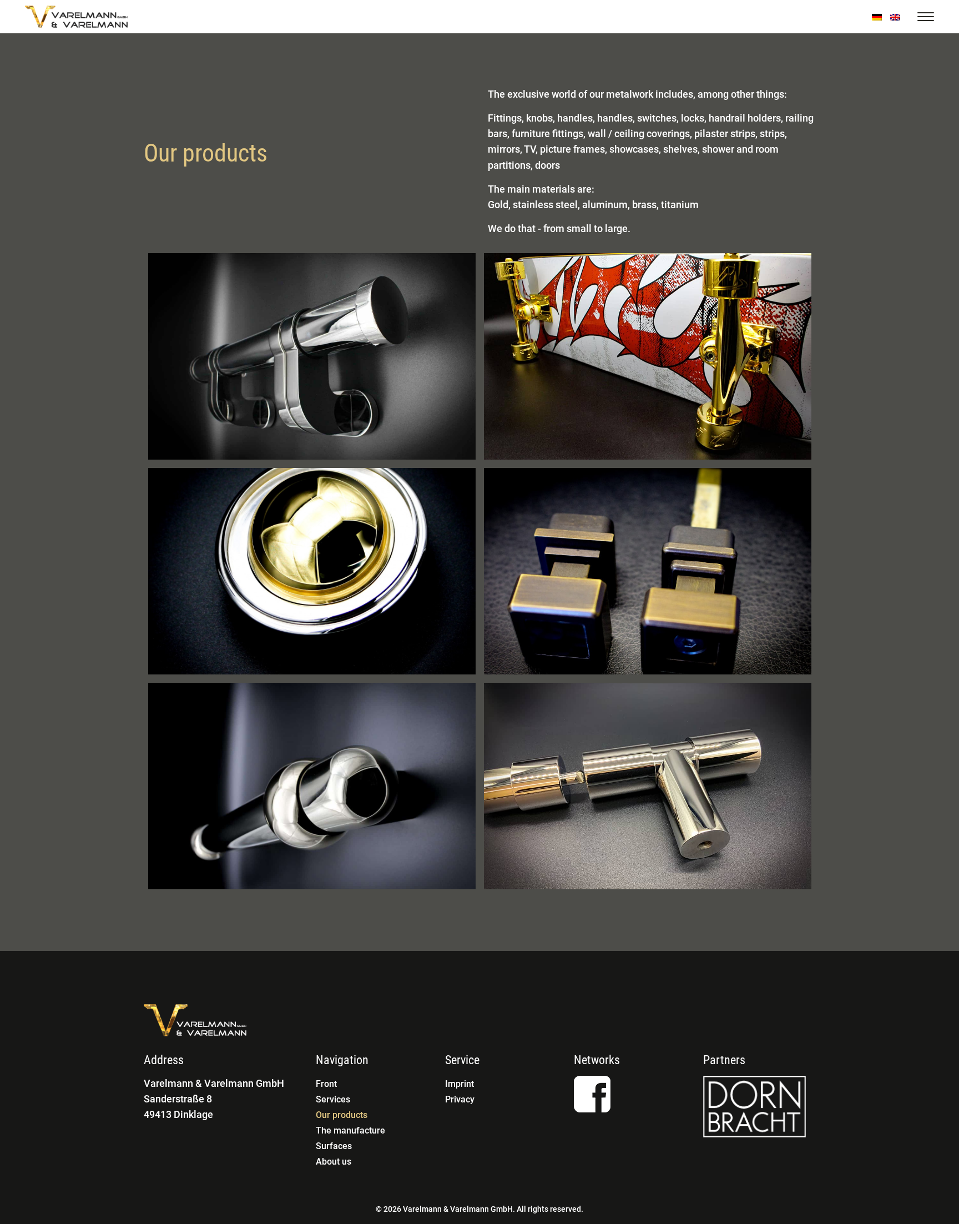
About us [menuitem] (333, 1161)
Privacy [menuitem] (460, 1099)
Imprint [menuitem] (459, 1084)
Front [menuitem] (326, 1084)
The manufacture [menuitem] (350, 1130)
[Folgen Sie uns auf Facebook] (592, 1094)
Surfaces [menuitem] (334, 1146)
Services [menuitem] (333, 1099)
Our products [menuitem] (341, 1115)
